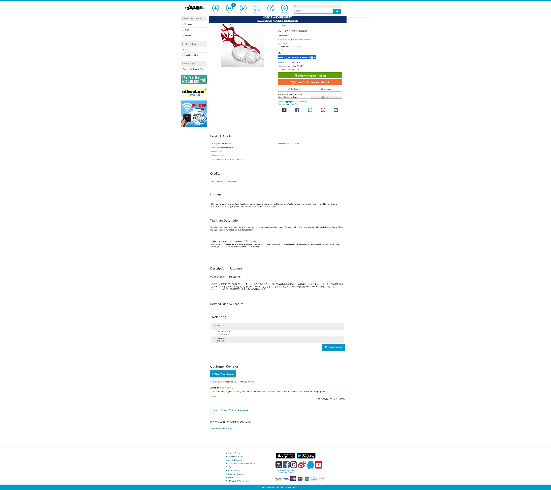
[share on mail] (335, 109)
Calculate (326, 97)
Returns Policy (233, 470)
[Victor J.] (334, 399)
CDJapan (214, 410)
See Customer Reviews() (302, 39)
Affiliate (230, 477)
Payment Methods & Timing (289, 104)
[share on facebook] (297, 109)
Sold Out (296, 69)
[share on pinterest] (323, 109)
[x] (279, 465)
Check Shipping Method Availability (292, 102)
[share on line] (310, 109)
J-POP (234, 410)
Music (225, 410)
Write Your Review (224, 374)
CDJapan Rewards (236, 474)
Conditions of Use (235, 456)
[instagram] (293, 465)
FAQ (229, 467)
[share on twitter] (284, 109)
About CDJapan (234, 460)
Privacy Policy (233, 453)
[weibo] (302, 465)
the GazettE (283, 35)
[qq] (310, 465)
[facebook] (286, 465)
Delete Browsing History (221, 428)
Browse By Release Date (193, 69)
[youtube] (318, 465)
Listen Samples (335, 347)
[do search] (337, 11)
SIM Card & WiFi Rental (238, 481)
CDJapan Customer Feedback (241, 463)
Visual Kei (244, 410)
